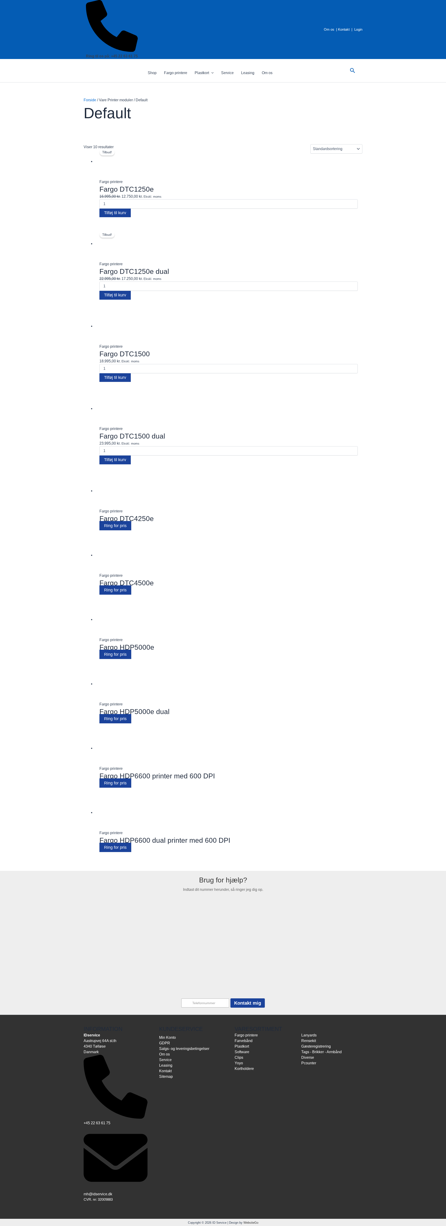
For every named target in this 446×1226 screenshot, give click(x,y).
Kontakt (344, 29)
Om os (329, 29)
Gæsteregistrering (316, 1046)
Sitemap (166, 1076)
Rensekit (308, 1041)
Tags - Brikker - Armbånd (321, 1052)
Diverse (307, 1057)
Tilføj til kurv (115, 212)
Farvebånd (244, 1041)
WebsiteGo (250, 1222)
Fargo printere (175, 73)
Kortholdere (244, 1069)
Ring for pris (115, 525)
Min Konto (167, 1037)
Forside (90, 100)
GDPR (164, 1043)
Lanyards (309, 1035)
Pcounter (308, 1063)
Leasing (247, 73)
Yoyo (239, 1063)
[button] (211, 73)
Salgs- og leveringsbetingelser (184, 1049)
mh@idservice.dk (98, 1194)
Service (227, 73)
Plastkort (202, 73)
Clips (239, 1057)
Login (358, 29)
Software (242, 1052)
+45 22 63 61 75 (97, 1123)
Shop (152, 73)
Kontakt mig (247, 1003)
